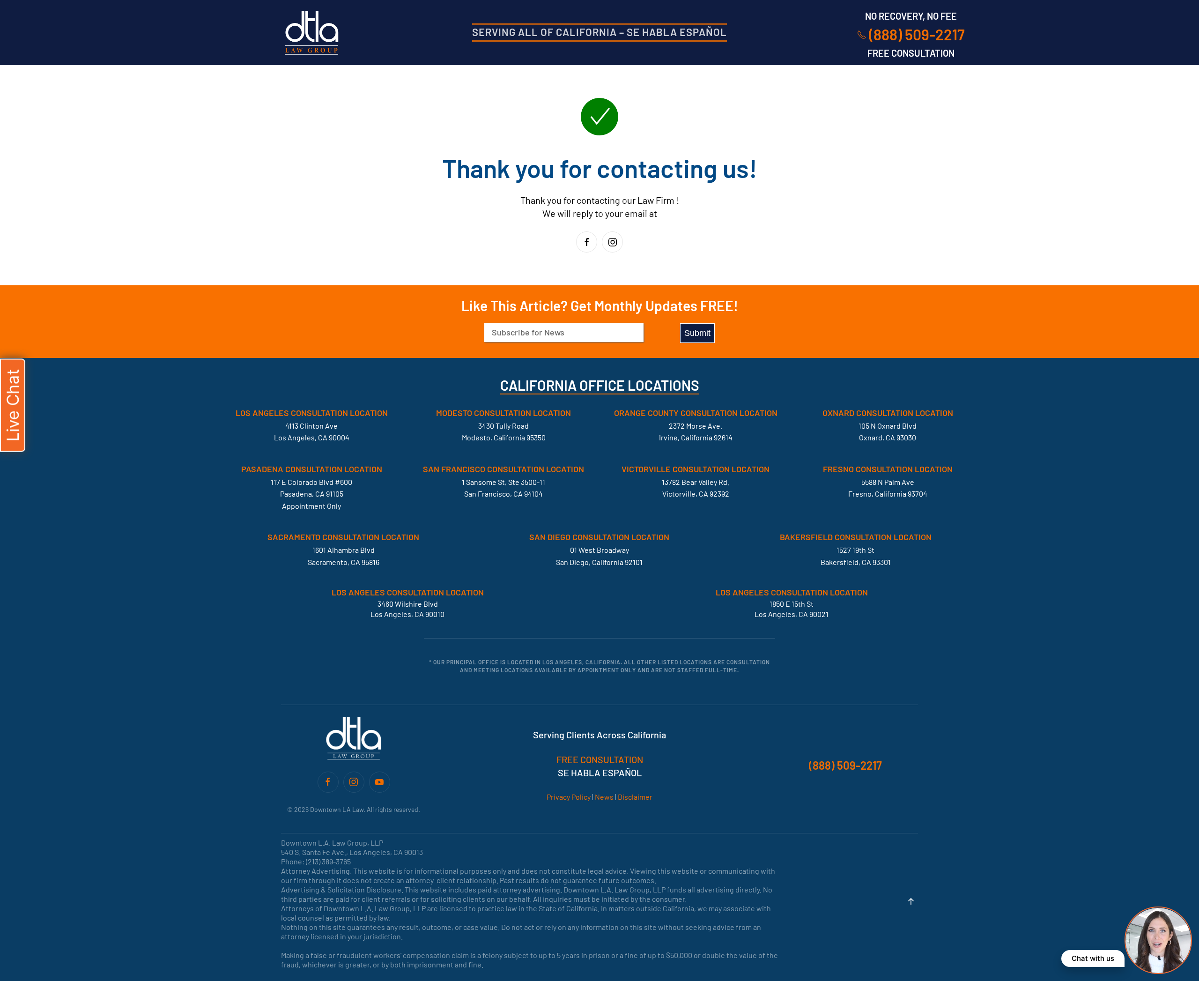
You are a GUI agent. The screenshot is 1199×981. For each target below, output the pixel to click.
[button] (911, 901)
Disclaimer (635, 796)
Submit (697, 333)
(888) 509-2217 (917, 34)
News (604, 796)
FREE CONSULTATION (599, 759)
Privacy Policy (569, 796)
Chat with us (1093, 958)
